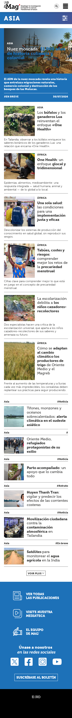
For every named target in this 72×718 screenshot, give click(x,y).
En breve (12, 96)
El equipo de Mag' (34, 632)
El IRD (36, 697)
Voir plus (35, 573)
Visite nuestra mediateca (39, 614)
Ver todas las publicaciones (42, 596)
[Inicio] (22, 6)
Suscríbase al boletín (36, 677)
